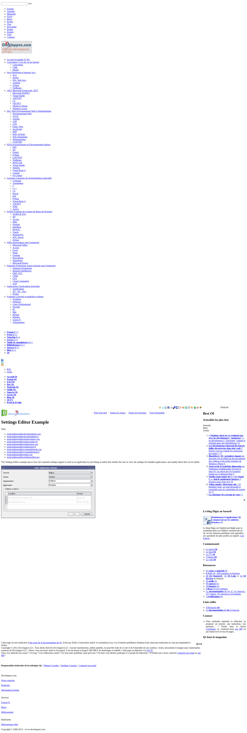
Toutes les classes (118, 413)
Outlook (16, 255)
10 (232, 482)
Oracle (16, 232)
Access (16, 219)
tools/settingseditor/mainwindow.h (22, 441)
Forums (10, 9)
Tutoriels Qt (12, 387)
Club (9, 34)
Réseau (16, 314)
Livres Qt (11, 395)
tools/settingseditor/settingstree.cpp (22, 444)
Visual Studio (19, 95)
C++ (15, 188)
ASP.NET (17, 98)
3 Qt (214, 596)
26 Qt (212, 586)
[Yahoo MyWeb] (180, 408)
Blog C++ (11, 350)
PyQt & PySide (14, 402)
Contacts (11, 37)
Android (16, 83)
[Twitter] (163, 408)
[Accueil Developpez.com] (16, 53)
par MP (238, 629)
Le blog (211, 552)
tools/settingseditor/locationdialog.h (23, 436)
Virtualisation (19, 322)
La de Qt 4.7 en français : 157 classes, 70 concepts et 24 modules (226, 592)
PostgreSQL (18, 235)
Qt (8, 352)
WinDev (16, 168)
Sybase (16, 240)
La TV (210, 554)
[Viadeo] (160, 408)
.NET (22, 90)
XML (15, 206)
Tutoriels (11, 11)
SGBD (29, 211)
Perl (14, 196)
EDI (28, 144)
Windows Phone (20, 106)
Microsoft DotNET (21, 93)
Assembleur (18, 183)
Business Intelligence (22, 271)
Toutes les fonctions (137, 413)
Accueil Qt (12, 377)
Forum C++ (12, 332)
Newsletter (12, 27)
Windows (17, 302)
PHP (15, 132)
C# (14, 101)
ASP (15, 121)
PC (14, 309)
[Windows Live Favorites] (200, 408)
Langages (29, 178)
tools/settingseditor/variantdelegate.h (23, 452)
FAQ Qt (11, 382)
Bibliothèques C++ (16, 345)
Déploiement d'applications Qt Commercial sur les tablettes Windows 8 (226, 520)
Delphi (16, 152)
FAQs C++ (12, 334)
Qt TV (10, 400)
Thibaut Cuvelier (51, 665)
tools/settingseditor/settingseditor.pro (23, 457)
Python (16, 198)
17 (221, 453)
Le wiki (211, 559)
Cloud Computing (21, 281)
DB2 (15, 222)
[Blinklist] (183, 408)
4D (14, 150)
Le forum (211, 549)
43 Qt (211, 581)
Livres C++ (12, 340)
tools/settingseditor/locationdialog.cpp (24, 434)
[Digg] (171, 408)
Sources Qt (12, 392)
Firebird (16, 224)
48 (214, 576)
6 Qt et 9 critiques (217, 589)
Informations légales (10, 690)
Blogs (9, 19)
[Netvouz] (186, 408)
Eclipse (16, 85)
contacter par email (185, 653)
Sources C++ (13, 347)
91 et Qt (216, 571)
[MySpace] (177, 408)
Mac (15, 312)
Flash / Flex (18, 126)
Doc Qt (10, 384)
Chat (9, 24)
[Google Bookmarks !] (166, 408)
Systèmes (25, 296)
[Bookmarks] (198, 408)
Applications (23, 286)
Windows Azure (20, 108)
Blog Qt (10, 397)
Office (23, 242)
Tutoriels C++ (13, 337)
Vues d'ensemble (157, 413)
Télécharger (213, 607)
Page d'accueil (100, 413)
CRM (15, 276)
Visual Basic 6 (19, 170)
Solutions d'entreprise (31, 265)
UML (15, 67)
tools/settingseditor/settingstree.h (21, 447)
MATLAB (17, 162)
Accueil (18, 59)
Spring (16, 77)
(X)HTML (17, 142)
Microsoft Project (20, 263)
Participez (5, 685)
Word (15, 253)
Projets (10, 21)
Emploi (10, 32)
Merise (16, 70)
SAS (15, 278)
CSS (15, 124)
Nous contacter (8, 680)
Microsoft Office (20, 245)
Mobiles (16, 317)
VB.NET (17, 103)
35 (230, 576)
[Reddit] (189, 408)
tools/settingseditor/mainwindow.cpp (23, 439)
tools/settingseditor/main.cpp (19, 454)
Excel (15, 250)
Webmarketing (19, 139)
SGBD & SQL (19, 214)
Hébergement (7, 712)
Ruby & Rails (19, 134)
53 (239, 443)
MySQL (16, 229)
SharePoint (17, 260)
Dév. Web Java (19, 80)
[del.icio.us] (174, 408)
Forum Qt (12, 379)
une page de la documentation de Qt (45, 642)
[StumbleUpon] (195, 408)
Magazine (11, 14)
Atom (9, 372)
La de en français (222, 610)
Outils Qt (11, 389)
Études (10, 29)
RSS (9, 369)
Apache (16, 119)
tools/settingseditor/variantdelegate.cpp (24, 449)
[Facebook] (168, 408)
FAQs (9, 16)
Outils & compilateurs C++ (20, 342)
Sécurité (16, 307)
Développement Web (22, 113)
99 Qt (212, 583)
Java (21, 72)
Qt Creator (17, 175)
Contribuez (211, 629)
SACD (149, 650)
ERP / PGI (17, 273)
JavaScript (17, 129)
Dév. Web (29, 111)
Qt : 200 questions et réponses (223, 573)
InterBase (17, 227)
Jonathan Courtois (68, 665)
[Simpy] (192, 408)
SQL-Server (18, 237)
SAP (15, 283)
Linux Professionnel (22, 304)
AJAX (16, 116)
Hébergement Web (9, 724)
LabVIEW (17, 157)
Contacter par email (87, 665)
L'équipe (211, 557)
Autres (16, 209)
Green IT (17, 320)
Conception (23, 62)
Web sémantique (20, 137)
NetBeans (17, 88)
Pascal (15, 193)
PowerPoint (18, 258)
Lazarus (16, 173)
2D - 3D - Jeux (19, 291)
